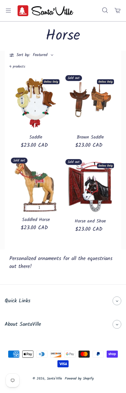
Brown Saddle (90, 137)
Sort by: (23, 55)
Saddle (35, 137)
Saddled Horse (36, 219)
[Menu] (8, 10)
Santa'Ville (54, 378)
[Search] (104, 10)
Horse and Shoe (90, 221)
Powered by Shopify (79, 378)
